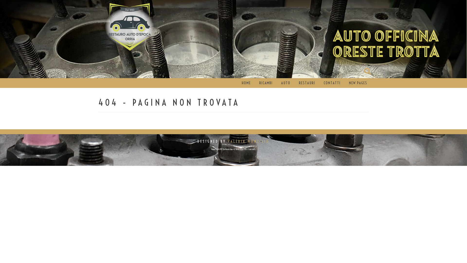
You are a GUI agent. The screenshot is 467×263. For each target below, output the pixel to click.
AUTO (285, 83)
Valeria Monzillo (248, 141)
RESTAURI (307, 83)
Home (246, 83)
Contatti (332, 83)
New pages (358, 83)
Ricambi (266, 83)
